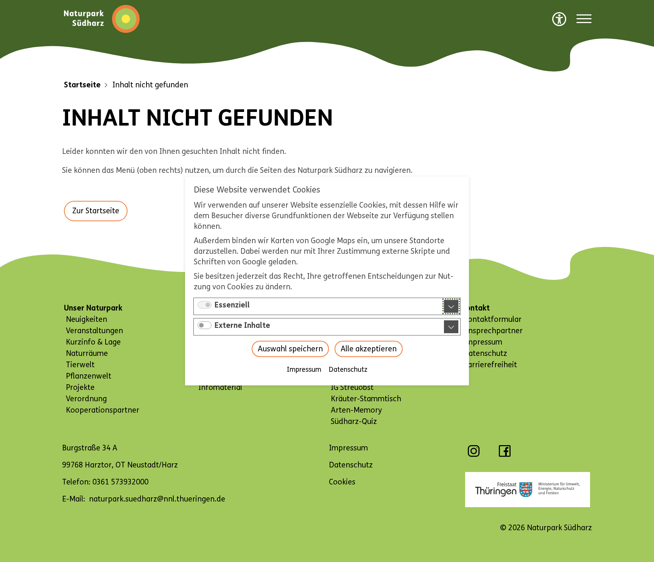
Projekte (80, 387)
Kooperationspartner (102, 410)
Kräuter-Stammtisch (366, 398)
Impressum (304, 369)
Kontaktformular (492, 319)
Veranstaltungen (94, 330)
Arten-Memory (356, 410)
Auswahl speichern (290, 349)
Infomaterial (220, 387)
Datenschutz (348, 369)
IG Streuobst (352, 387)
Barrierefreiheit (490, 364)
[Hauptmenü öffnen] (584, 19)
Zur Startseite (95, 210)
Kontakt (475, 308)
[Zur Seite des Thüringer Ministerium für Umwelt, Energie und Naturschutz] (527, 489)
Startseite (82, 85)
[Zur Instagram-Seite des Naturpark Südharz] (473, 454)
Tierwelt (80, 364)
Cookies (342, 482)
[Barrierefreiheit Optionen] (559, 19)
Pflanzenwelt (88, 376)
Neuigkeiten (86, 319)
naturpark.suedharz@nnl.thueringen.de (157, 499)
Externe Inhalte (242, 325)
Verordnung (86, 398)
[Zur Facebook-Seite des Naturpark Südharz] (504, 454)
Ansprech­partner (493, 330)
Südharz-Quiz (354, 421)
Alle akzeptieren (369, 349)
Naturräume (87, 353)
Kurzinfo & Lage (93, 342)
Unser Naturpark (93, 308)
